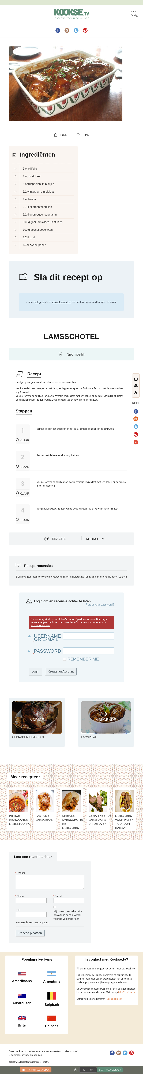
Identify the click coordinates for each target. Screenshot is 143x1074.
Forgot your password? (100, 604)
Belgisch (51, 1005)
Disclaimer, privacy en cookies (25, 1054)
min (91, 1070)
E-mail (58, 896)
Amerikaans (22, 981)
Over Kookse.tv (17, 1051)
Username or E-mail (47, 638)
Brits (22, 1025)
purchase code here (40, 625)
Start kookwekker (110, 1070)
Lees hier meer (114, 998)
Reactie (59, 538)
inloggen (39, 302)
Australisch (21, 1003)
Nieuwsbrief (71, 1051)
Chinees (51, 1026)
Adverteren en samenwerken (45, 1051)
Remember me (83, 659)
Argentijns (51, 981)
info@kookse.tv (126, 992)
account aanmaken (61, 302)
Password (47, 651)
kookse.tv (95, 539)
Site (18, 910)
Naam (20, 896)
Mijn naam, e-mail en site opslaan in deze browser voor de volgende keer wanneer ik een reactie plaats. (49, 917)
